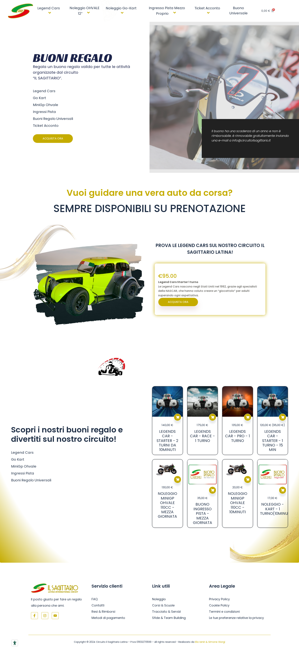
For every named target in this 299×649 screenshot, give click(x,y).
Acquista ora (177, 417)
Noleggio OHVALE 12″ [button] (84, 11)
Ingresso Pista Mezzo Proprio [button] (167, 11)
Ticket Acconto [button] (207, 8)
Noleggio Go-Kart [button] (121, 8)
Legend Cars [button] (48, 8)
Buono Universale (238, 11)
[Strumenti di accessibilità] (14, 643)
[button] (61, 8)
